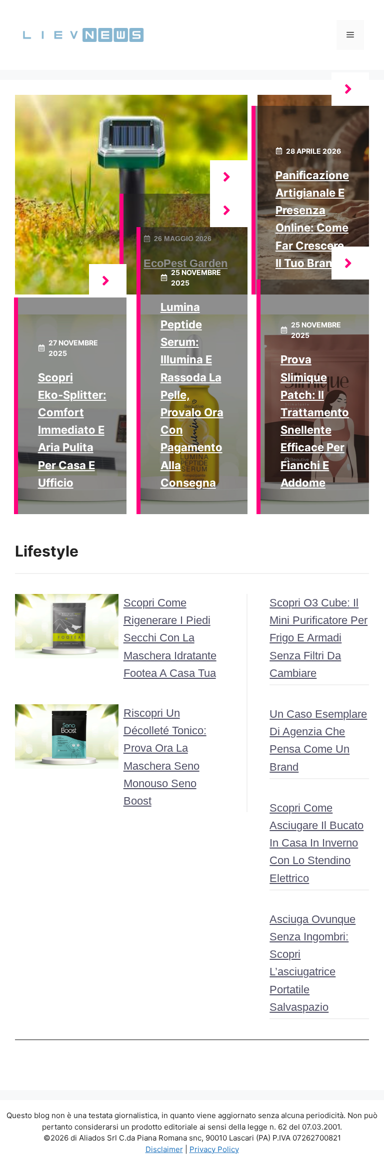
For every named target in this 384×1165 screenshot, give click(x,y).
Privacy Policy (214, 1149)
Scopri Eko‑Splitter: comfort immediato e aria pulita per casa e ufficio (72, 430)
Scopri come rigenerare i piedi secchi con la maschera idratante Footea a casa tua (170, 637)
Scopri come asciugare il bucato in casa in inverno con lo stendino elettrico (317, 843)
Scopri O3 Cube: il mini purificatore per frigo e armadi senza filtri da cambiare (319, 637)
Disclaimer (164, 1149)
